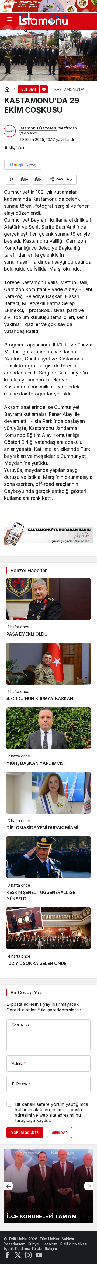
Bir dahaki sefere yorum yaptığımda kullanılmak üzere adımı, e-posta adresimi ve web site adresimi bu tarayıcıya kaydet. (51, 1112)
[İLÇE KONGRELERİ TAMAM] (48, 1186)
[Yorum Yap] (11, 179)
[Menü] (9, 19)
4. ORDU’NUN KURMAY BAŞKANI (40, 698)
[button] (7, 30)
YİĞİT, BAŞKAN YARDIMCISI (35, 763)
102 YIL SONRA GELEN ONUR (36, 963)
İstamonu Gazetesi (38, 127)
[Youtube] (39, 1255)
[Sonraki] (88, 1186)
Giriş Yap (60, 1133)
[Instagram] (28, 1255)
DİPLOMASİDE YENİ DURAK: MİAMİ (42, 827)
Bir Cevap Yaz (26, 992)
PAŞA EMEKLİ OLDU (26, 634)
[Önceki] (8, 1186)
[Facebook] (7, 1255)
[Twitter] (18, 1255)
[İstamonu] (43, 19)
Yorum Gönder (25, 1133)
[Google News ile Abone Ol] (23, 165)
